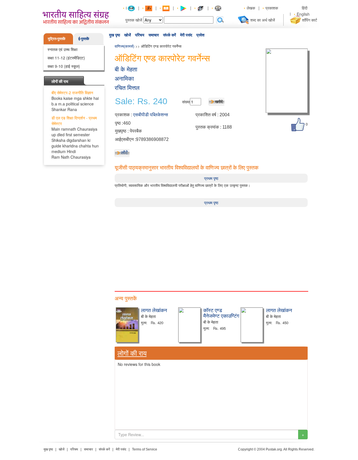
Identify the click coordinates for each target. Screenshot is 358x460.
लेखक (251, 8)
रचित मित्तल (127, 88)
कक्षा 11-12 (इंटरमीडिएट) (66, 58)
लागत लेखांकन (154, 309)
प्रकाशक (271, 8)
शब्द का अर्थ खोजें (262, 20)
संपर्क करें (169, 35)
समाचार (154, 35)
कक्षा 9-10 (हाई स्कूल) (64, 66)
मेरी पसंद (186, 35)
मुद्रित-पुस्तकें (56, 38)
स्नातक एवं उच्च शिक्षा (62, 49)
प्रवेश (200, 35)
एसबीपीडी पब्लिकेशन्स (150, 114)
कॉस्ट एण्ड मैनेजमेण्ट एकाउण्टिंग (221, 312)
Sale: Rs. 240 (141, 101)
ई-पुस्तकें (83, 38)
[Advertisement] (211, 246)
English (303, 14)
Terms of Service (144, 449)
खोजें (127, 35)
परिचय (139, 35)
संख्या (186, 101)
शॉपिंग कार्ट (309, 20)
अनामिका (124, 78)
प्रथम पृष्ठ (211, 178)
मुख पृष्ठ (114, 35)
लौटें (124, 152)
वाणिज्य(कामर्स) (124, 46)
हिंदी (305, 8)
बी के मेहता (126, 69)
